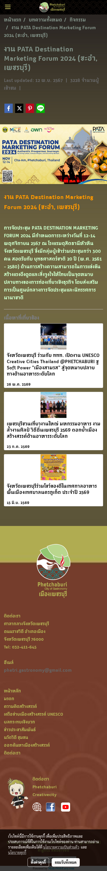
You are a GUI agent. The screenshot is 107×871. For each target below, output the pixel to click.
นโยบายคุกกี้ (17, 852)
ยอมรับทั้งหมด (66, 862)
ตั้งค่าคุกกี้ (38, 862)
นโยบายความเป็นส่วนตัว (61, 847)
